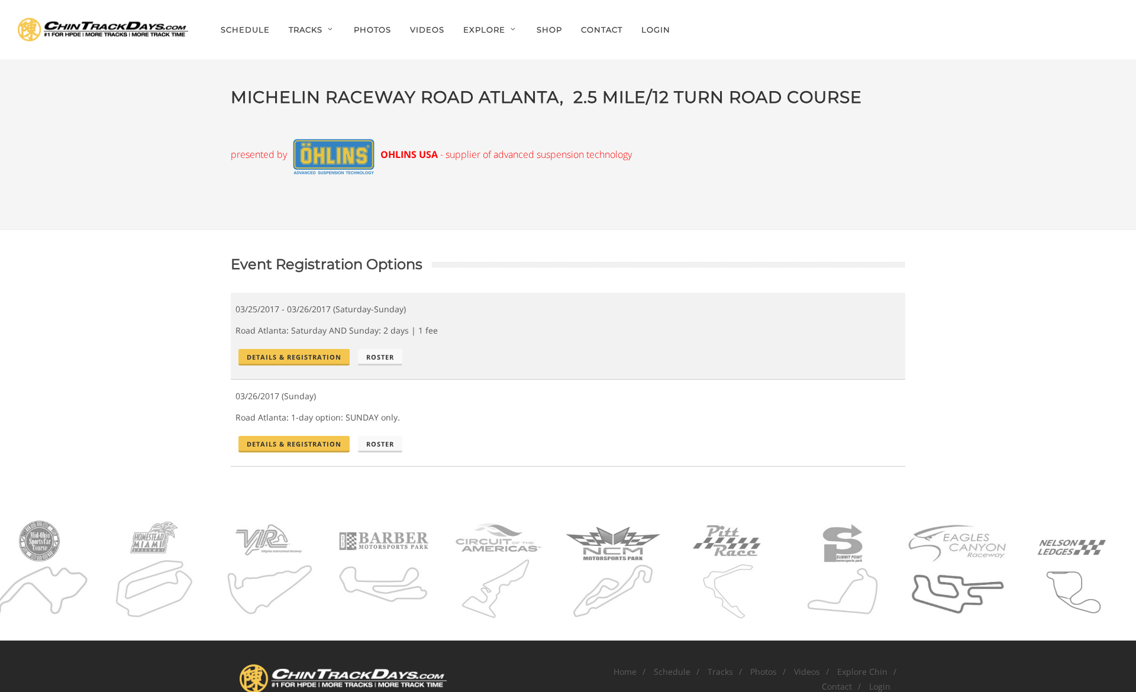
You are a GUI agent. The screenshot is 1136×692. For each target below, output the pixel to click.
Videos (807, 671)
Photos (763, 671)
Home (625, 671)
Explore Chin (862, 671)
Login (655, 29)
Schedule (672, 671)
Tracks (720, 671)
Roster (380, 357)
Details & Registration (294, 357)
